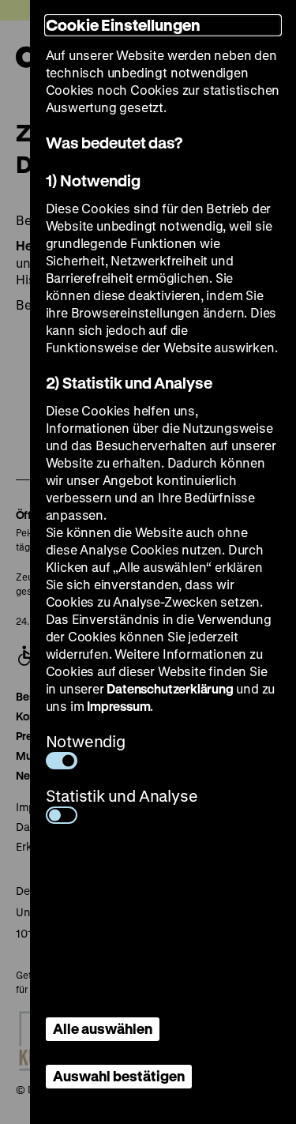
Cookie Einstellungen (123, 25)
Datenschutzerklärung (170, 688)
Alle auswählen (102, 1028)
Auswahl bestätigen (119, 1076)
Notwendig (86, 741)
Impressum (118, 705)
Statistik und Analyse (122, 796)
